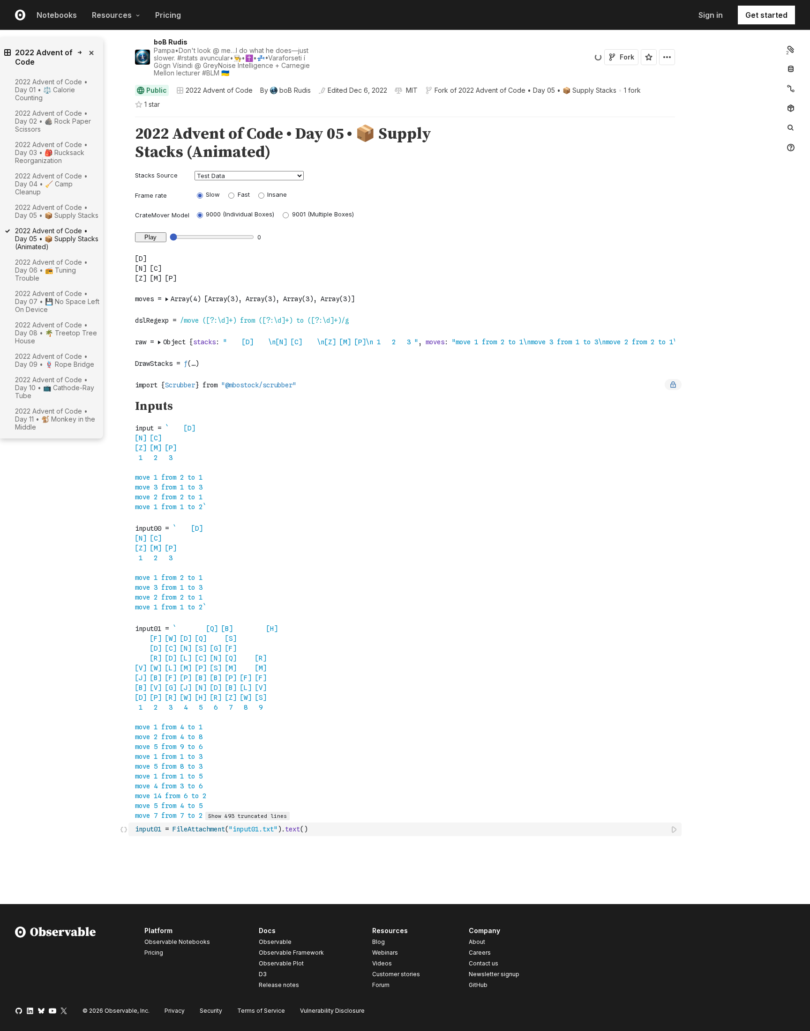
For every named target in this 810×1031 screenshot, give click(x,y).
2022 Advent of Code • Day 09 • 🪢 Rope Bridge (54, 360)
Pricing (168, 15)
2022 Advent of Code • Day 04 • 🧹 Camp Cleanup (51, 184)
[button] (124, 121)
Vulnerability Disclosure (332, 1010)
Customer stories (396, 974)
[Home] (55, 959)
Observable (275, 941)
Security (211, 1010)
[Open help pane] (791, 148)
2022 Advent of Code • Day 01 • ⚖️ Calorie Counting (51, 90)
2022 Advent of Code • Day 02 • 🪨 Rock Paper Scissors (53, 121)
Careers (480, 952)
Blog (378, 941)
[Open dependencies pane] (791, 108)
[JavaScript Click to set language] (123, 829)
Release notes (279, 984)
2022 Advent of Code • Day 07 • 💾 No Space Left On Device (57, 301)
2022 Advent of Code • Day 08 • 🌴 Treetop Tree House (56, 333)
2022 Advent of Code (219, 90)
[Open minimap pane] (791, 88)
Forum (381, 984)
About (477, 941)
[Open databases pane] (791, 69)
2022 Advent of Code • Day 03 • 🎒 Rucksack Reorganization (51, 152)
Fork (627, 57)
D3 (263, 974)
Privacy (175, 1010)
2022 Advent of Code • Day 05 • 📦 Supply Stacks (537, 90)
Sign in (710, 15)
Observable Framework (291, 952)
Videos (382, 963)
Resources (112, 15)
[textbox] (406, 829)
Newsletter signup (494, 974)
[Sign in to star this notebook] (649, 57)
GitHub (478, 984)
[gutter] (64, 468)
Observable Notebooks (177, 941)
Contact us (483, 963)
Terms (261, 1010)
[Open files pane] (791, 49)
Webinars (385, 952)
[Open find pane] (791, 128)
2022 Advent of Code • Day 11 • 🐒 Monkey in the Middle (55, 419)
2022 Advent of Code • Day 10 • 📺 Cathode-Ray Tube (54, 388)
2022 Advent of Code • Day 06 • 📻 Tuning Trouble (51, 270)
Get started (766, 15)
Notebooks (57, 15)
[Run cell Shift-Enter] (675, 829)
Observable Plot (281, 963)
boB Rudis (171, 42)
